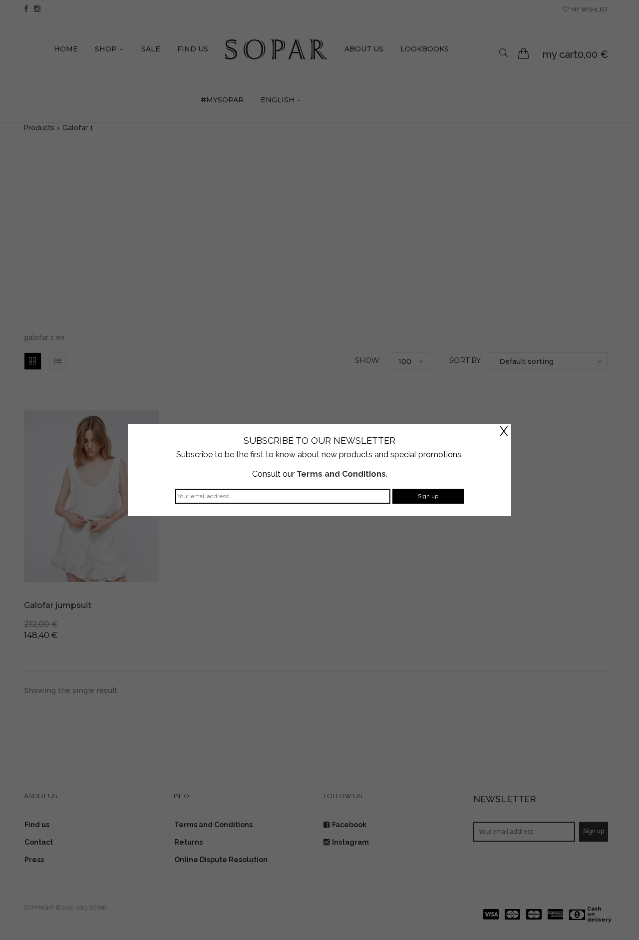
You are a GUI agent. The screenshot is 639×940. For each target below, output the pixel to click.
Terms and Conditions (341, 474)
